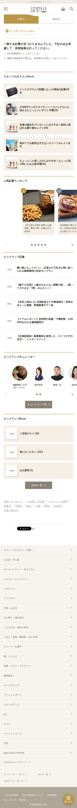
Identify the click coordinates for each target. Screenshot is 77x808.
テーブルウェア (11, 685)
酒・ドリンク (10, 656)
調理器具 (8, 675)
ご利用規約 (51, 795)
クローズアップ (11, 704)
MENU (5, 9)
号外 (6, 743)
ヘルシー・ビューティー (16, 579)
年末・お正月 (10, 608)
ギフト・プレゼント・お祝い (18, 550)
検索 (71, 9)
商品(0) (56, 19)
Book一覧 (43, 774)
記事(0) (21, 19)
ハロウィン (9, 588)
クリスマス (9, 598)
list (33, 528)
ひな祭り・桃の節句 (14, 617)
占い (6, 714)
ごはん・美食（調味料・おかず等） (22, 637)
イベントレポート (13, 695)
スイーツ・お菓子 (13, 646)
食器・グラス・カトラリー (17, 666)
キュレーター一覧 (13, 774)
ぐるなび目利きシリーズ (32, 795)
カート (63, 9)
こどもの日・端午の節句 (16, 627)
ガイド (7, 724)
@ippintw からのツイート (17, 762)
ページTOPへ (38, 519)
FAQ (21, 800)
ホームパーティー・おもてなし (19, 569)
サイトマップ (10, 800)
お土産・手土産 (11, 559)
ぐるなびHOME (11, 795)
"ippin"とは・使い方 (14, 781)
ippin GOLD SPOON (14, 753)
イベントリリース (13, 733)
